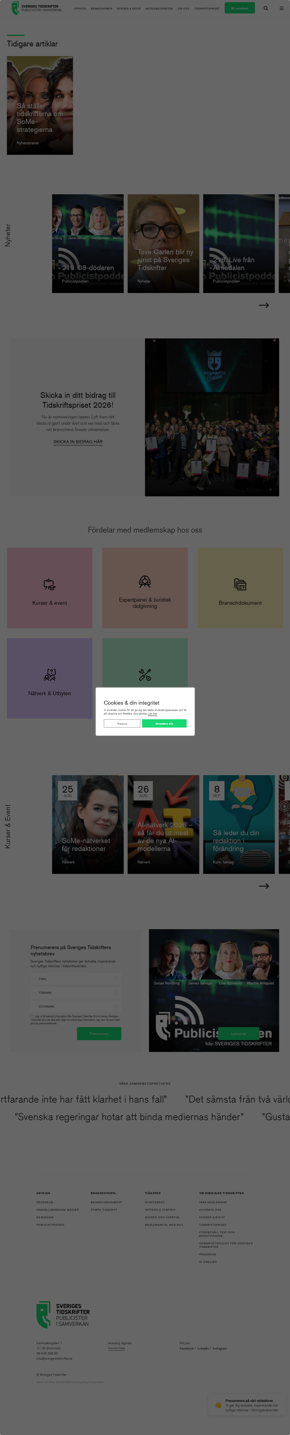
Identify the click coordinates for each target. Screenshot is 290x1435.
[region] (145, 717)
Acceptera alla (164, 723)
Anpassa (122, 723)
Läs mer (152, 713)
